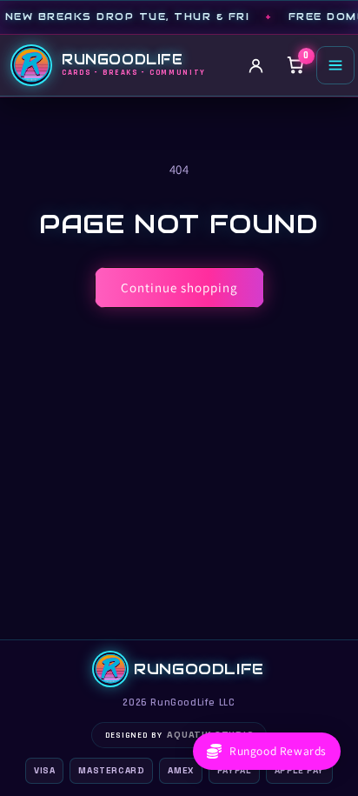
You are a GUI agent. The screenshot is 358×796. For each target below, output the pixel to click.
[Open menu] (335, 65)
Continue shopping (179, 287)
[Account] (255, 65)
